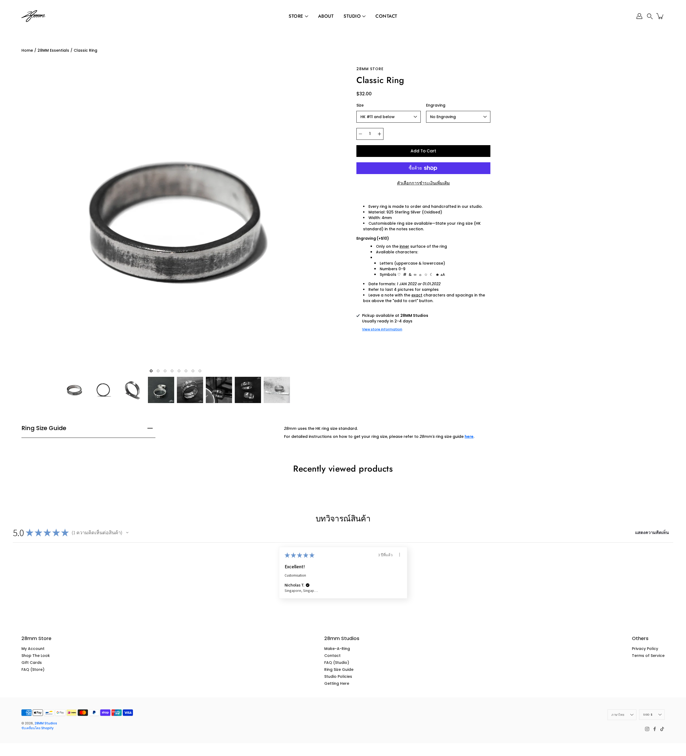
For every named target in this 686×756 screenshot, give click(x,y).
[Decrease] (360, 134)
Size (360, 105)
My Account (32, 648)
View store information (382, 329)
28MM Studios (46, 723)
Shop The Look (35, 655)
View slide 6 (186, 371)
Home (27, 50)
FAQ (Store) (32, 669)
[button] (650, 16)
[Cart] (660, 16)
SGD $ (648, 714)
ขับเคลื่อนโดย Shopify (37, 728)
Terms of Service (648, 655)
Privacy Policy (645, 648)
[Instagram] (647, 729)
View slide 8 (200, 371)
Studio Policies (338, 676)
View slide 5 (179, 371)
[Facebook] (654, 729)
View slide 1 (151, 371)
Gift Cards (31, 662)
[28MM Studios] (33, 16)
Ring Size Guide (43, 428)
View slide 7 (193, 371)
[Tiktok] (662, 729)
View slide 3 (165, 371)
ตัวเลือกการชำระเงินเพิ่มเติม (423, 183)
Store (296, 16)
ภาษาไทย (618, 715)
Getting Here (336, 683)
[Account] (639, 16)
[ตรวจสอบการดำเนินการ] (399, 554)
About (326, 16)
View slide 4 (172, 371)
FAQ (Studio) (336, 662)
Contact (386, 16)
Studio (352, 16)
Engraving (435, 105)
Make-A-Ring (337, 648)
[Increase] (379, 134)
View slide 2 (158, 371)
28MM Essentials (53, 50)
